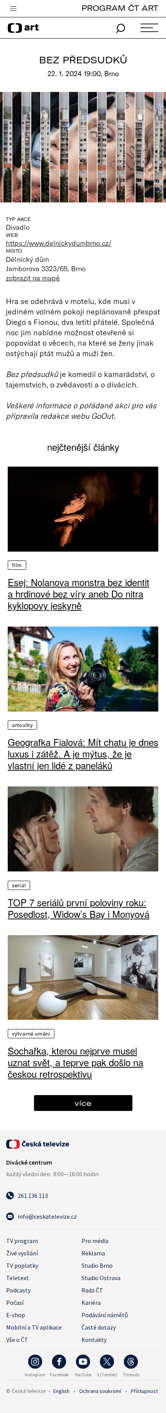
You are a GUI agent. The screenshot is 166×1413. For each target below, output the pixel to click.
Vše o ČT (17, 1339)
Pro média (94, 1241)
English (61, 1391)
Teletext (17, 1278)
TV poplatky (22, 1265)
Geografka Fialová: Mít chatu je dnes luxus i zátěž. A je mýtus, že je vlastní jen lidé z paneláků (83, 753)
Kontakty (94, 1339)
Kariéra (91, 1302)
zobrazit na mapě (33, 277)
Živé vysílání (22, 1253)
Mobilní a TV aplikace (34, 1327)
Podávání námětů (104, 1315)
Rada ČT (92, 1290)
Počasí (15, 1302)
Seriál (19, 885)
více (83, 1103)
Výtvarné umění (31, 1033)
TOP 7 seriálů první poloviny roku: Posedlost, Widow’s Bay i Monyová (78, 908)
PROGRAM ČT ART (119, 8)
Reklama (93, 1253)
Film (17, 565)
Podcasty (18, 1290)
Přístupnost (144, 1391)
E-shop (15, 1315)
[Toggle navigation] (13, 9)
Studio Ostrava (100, 1278)
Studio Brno (97, 1265)
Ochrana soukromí (100, 1391)
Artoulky (22, 725)
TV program (22, 1241)
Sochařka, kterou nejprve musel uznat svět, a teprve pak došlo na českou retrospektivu (75, 1062)
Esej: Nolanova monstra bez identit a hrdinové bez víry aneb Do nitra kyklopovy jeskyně (78, 593)
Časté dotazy (98, 1327)
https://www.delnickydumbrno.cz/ (59, 243)
